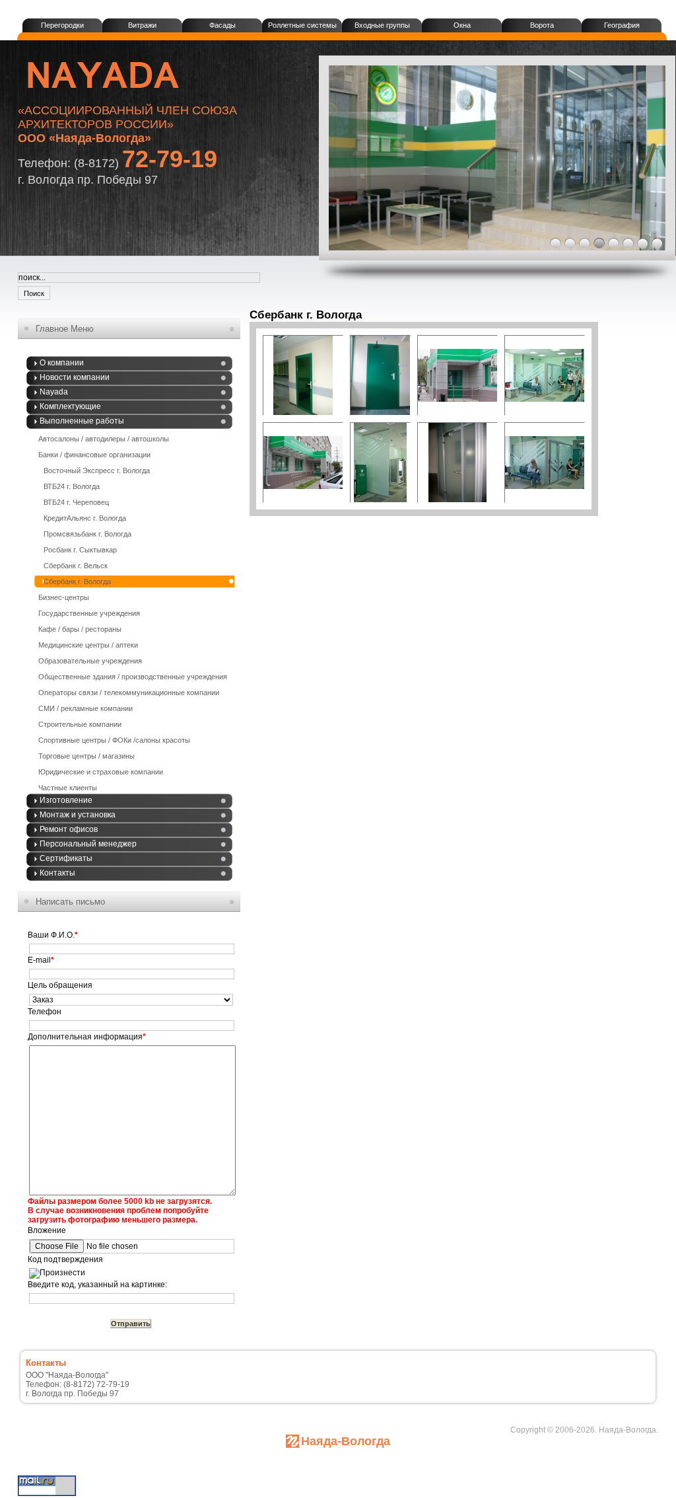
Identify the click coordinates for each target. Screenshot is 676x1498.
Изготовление (66, 800)
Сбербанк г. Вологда (77, 581)
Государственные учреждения (89, 613)
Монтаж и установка (78, 814)
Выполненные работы (82, 421)
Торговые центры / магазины (86, 756)
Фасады (222, 25)
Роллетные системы (302, 25)
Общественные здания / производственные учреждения (132, 677)
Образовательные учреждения (90, 661)
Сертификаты (66, 858)
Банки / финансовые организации (94, 455)
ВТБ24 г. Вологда (72, 486)
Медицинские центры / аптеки (88, 645)
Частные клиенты (67, 788)
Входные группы (382, 25)
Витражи (142, 25)
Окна (462, 25)
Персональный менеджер (88, 843)
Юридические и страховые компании (100, 772)
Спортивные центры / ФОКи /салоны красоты (114, 740)
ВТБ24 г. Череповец (76, 502)
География (622, 25)
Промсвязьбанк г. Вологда (87, 534)
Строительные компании (79, 724)
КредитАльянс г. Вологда (85, 518)
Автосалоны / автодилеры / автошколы (103, 439)
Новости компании (75, 377)
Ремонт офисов (69, 829)
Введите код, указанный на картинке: (97, 1284)
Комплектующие (70, 406)
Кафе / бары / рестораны (79, 629)
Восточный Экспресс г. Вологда (97, 470)
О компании (62, 362)
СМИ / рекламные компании (85, 708)
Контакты (57, 873)
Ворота (542, 25)
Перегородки (62, 25)
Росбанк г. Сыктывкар (80, 550)
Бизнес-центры (63, 597)
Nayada (54, 391)
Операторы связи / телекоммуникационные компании (128, 692)
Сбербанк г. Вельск (76, 566)
